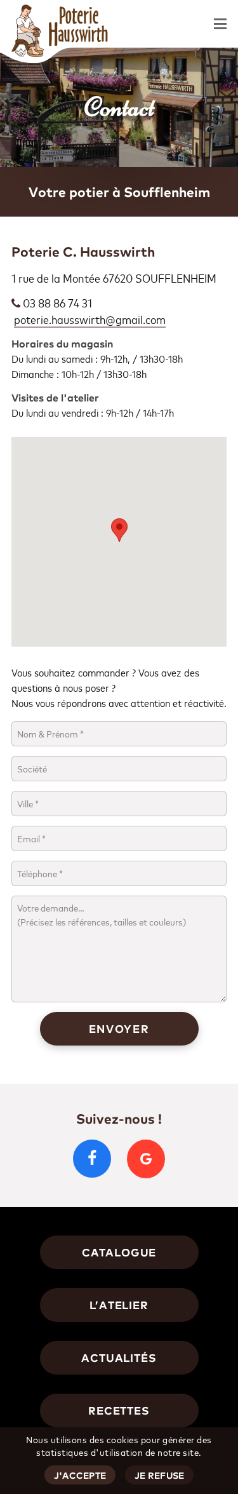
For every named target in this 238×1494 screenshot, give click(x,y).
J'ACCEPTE (80, 1475)
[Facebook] (92, 1159)
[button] (220, 24)
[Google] (146, 1159)
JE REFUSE (159, 1475)
